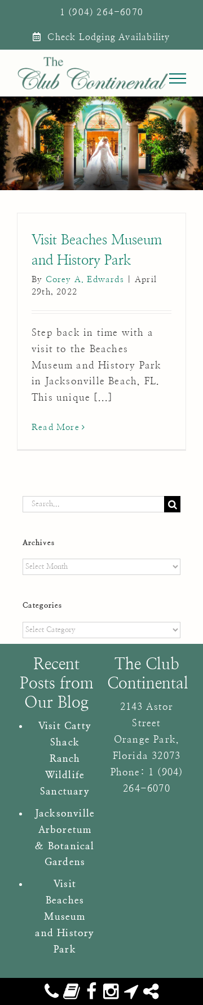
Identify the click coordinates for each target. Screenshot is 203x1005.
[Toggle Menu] (178, 78)
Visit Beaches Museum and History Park (64, 916)
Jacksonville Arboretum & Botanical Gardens (65, 838)
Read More (56, 427)
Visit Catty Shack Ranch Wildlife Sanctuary (64, 758)
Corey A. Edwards (85, 279)
